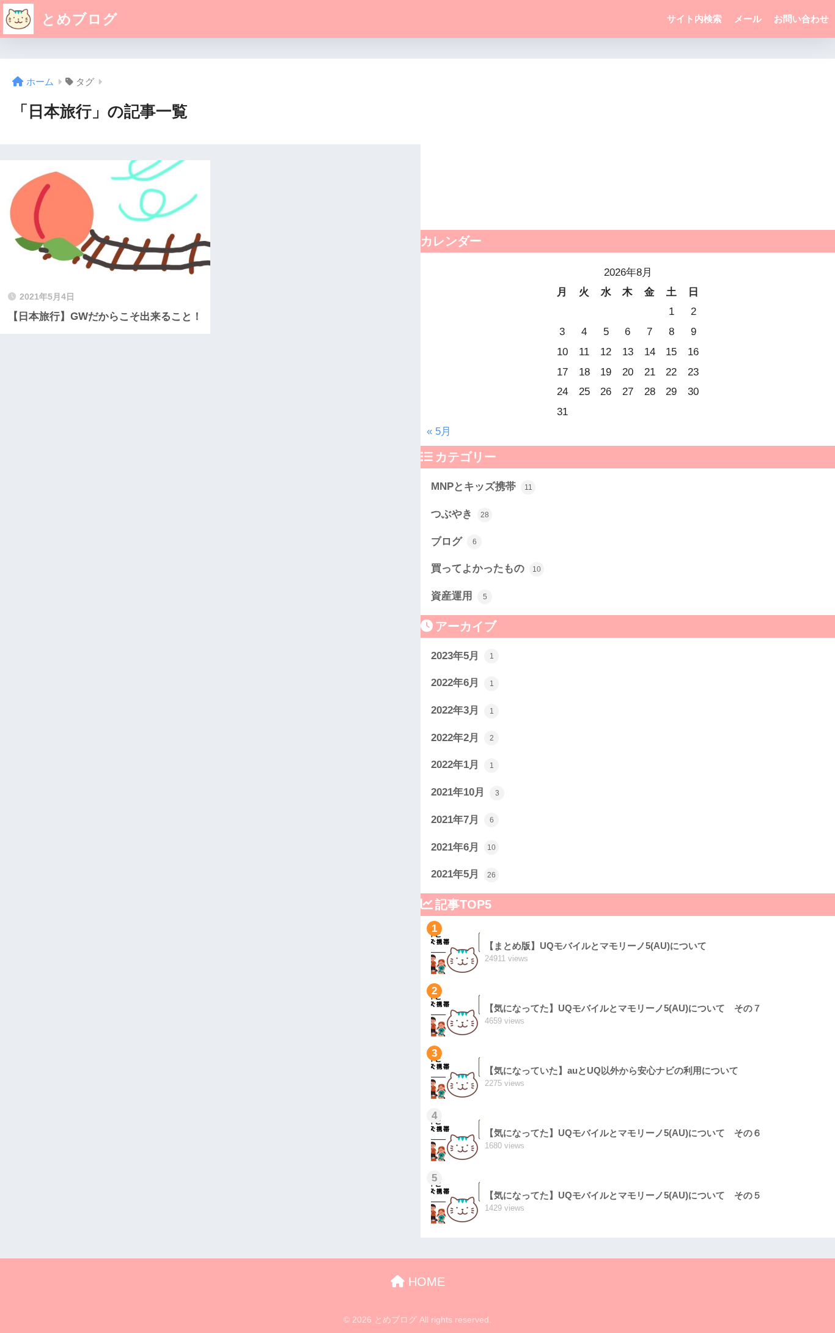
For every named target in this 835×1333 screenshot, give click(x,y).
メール (748, 18)
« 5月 (439, 431)
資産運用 (459, 596)
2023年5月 (462, 656)
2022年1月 (462, 764)
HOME (425, 1281)
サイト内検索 (694, 18)
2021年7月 (462, 819)
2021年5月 (463, 874)
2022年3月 (462, 710)
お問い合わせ (801, 18)
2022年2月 (462, 738)
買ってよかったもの (486, 568)
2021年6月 (463, 847)
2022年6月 (462, 683)
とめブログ (77, 19)
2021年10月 (465, 792)
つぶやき (460, 514)
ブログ (454, 541)
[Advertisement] (628, 144)
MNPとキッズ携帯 (481, 486)
